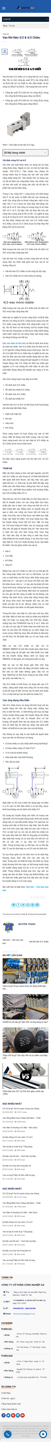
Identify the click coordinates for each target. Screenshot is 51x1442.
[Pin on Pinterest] (32, 905)
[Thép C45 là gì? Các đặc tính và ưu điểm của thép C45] (25, 1040)
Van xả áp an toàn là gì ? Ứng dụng (17, 1146)
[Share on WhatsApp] (14, 905)
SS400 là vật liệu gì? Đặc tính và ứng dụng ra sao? (25, 1022)
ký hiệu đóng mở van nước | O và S (17, 1137)
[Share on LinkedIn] (37, 905)
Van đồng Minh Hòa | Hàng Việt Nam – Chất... (22, 1118)
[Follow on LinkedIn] (18, 1415)
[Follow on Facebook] (3, 1415)
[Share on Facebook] (18, 905)
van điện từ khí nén (16, 343)
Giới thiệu (7, 1393)
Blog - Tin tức (9, 26)
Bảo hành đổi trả (10, 1409)
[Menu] (4, 8)
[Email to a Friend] (28, 905)
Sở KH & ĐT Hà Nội (34, 1300)
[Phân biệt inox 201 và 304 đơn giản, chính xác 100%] (25, 1076)
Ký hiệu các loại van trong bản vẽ (17, 1166)
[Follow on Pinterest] (13, 1415)
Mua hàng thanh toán (12, 1404)
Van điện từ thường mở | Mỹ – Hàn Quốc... (21, 1127)
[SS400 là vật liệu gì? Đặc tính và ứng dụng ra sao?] (25, 1007)
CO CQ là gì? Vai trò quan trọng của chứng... (21, 1108)
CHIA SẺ (7, 19)
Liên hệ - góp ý (9, 1398)
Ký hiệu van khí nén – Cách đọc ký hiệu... (20, 1156)
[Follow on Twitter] (8, 1415)
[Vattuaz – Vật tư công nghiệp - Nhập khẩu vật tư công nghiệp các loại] (25, 8)
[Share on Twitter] (23, 905)
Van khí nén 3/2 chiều (38, 941)
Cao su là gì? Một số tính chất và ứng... (19, 1175)
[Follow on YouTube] (22, 1415)
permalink (42, 914)
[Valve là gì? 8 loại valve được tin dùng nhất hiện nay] (25, 971)
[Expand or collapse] (45, 153)
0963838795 (18, 1308)
